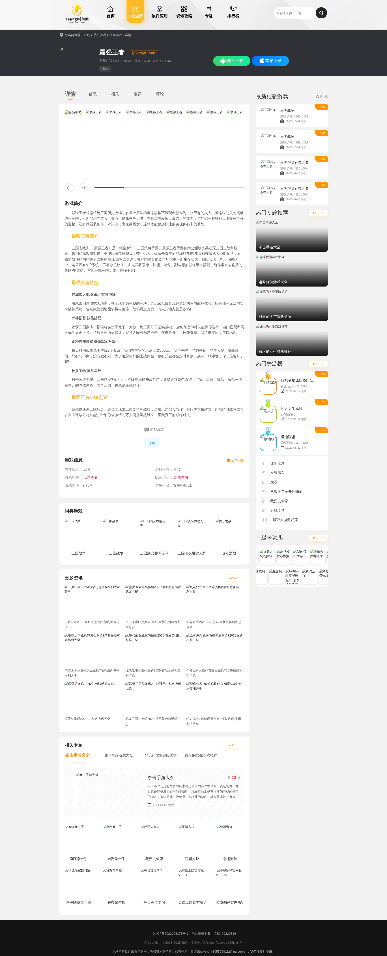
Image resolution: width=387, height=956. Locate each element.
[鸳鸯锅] (272, 576)
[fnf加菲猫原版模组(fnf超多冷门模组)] (289, 576)
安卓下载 (235, 61)
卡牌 (105, 69)
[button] (68, 187)
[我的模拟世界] (296, 557)
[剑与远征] (305, 576)
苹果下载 (273, 61)
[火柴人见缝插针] (263, 557)
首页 (87, 35)
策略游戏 (116, 35)
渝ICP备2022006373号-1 (171, 933)
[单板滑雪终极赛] (322, 576)
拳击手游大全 (161, 777)
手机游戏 (99, 35)
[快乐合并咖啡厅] (313, 557)
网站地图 (236, 942)
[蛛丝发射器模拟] (280, 557)
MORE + (233, 577)
